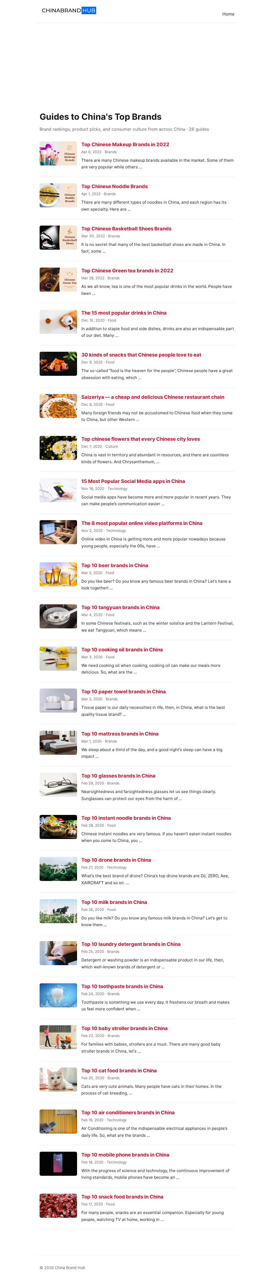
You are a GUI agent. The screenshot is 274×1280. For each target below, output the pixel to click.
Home (228, 14)
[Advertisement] (137, 63)
